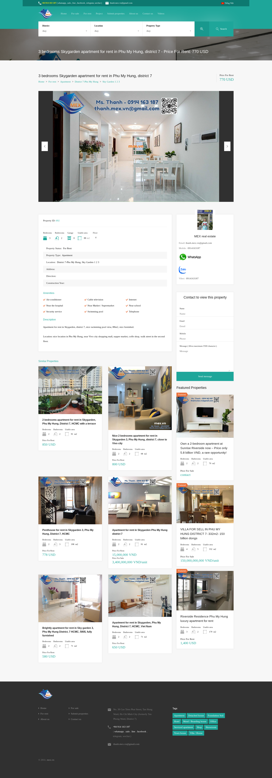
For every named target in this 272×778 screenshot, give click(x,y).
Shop (199, 727)
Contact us (148, 13)
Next (227, 146)
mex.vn (50, 760)
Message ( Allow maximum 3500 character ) (198, 346)
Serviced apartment (183, 727)
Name (182, 308)
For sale (75, 13)
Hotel (176, 721)
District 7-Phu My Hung (86, 81)
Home (64, 13)
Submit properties (116, 13)
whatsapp (62, 3)
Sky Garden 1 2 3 (111, 81)
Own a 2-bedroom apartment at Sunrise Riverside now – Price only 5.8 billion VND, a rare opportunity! (203, 448)
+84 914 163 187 (49, 3)
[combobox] (64, 31)
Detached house (196, 715)
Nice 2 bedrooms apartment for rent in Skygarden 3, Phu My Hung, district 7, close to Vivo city (139, 439)
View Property (70, 404)
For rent (87, 13)
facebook (81, 3)
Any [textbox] (44, 31)
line (74, 3)
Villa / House (196, 733)
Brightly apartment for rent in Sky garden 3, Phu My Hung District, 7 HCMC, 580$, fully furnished (68, 632)
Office (213, 721)
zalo (69, 3)
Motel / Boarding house (194, 721)
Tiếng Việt (229, 3)
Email (182, 321)
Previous (45, 146)
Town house (180, 733)
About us (133, 13)
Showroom (211, 727)
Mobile (183, 333)
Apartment (65, 81)
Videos (161, 13)
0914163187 (194, 248)
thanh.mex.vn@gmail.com (121, 3)
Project (99, 13)
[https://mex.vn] (45, 17)
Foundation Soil (215, 715)
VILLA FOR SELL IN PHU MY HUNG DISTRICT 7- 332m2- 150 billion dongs (202, 534)
